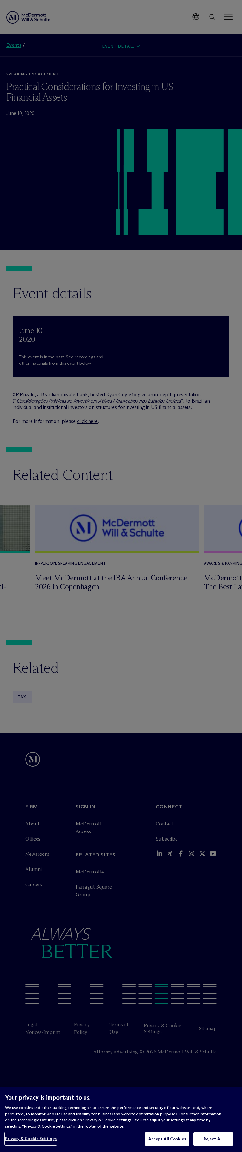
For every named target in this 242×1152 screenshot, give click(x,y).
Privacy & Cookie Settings (31, 1138)
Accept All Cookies (167, 1138)
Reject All (213, 1138)
